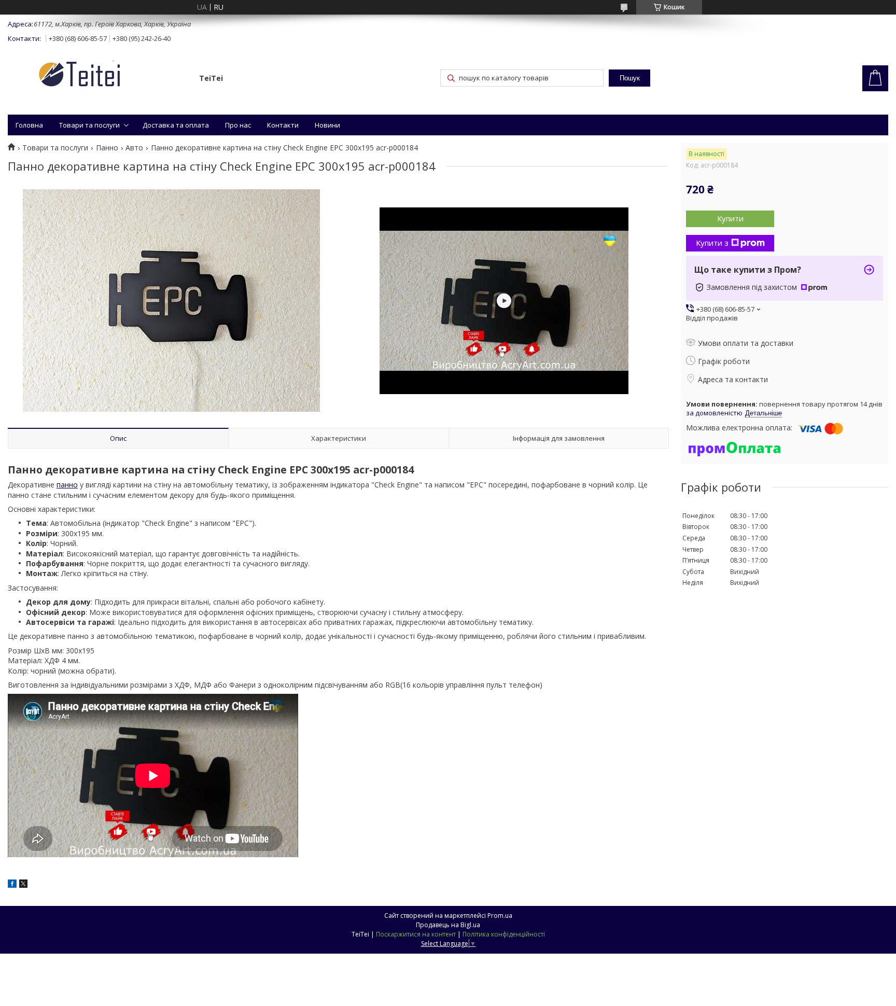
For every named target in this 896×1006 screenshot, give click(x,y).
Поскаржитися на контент (416, 934)
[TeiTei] (98, 76)
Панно (107, 147)
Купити (730, 218)
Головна (29, 125)
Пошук (630, 78)
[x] (23, 885)
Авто (134, 147)
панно (67, 485)
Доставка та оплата (176, 125)
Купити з (712, 242)
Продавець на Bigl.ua (448, 924)
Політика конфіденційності (504, 934)
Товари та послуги (89, 125)
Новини (327, 125)
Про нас (238, 125)
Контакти (283, 125)
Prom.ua (499, 915)
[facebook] (12, 885)
